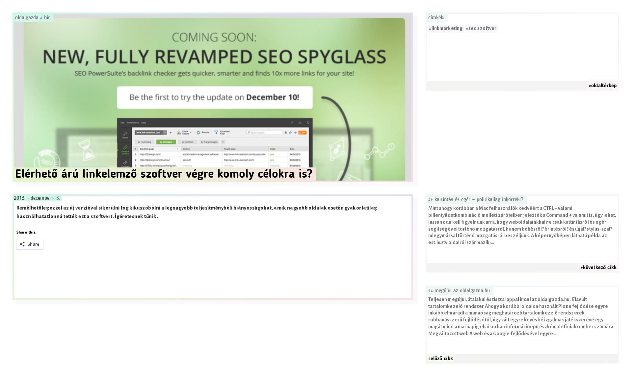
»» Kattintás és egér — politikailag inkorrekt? (475, 199)
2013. (20, 198)
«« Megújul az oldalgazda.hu (459, 290)
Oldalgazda (27, 17)
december (42, 198)
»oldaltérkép (603, 85)
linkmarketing (447, 28)
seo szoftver (482, 28)
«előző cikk (440, 359)
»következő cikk (599, 267)
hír (47, 17)
